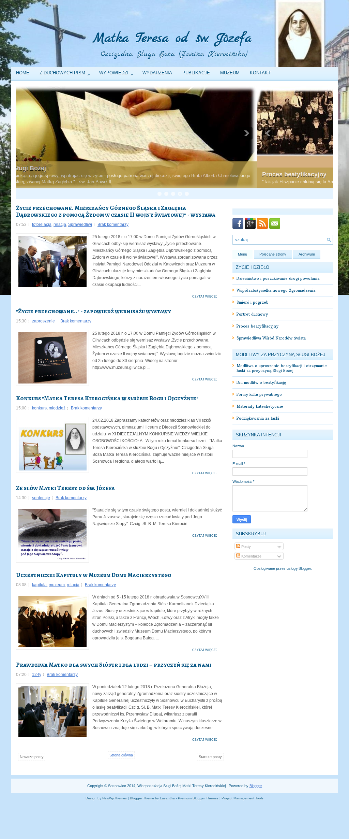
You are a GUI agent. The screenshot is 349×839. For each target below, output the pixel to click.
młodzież (57, 408)
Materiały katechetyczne (260, 406)
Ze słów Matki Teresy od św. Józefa (65, 487)
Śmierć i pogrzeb (253, 302)
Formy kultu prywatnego (259, 394)
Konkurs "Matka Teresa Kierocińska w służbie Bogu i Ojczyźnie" (107, 398)
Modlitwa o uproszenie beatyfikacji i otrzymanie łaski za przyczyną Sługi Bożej (282, 368)
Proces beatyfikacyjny (53, 174)
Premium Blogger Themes (198, 798)
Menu (242, 254)
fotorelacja (41, 224)
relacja (60, 224)
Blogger (305, 568)
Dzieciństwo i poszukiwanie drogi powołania (278, 278)
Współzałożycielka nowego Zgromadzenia (276, 290)
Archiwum (307, 254)
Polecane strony (272, 254)
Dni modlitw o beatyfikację (261, 382)
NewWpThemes (114, 798)
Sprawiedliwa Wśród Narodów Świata (271, 338)
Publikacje (196, 72)
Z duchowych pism (65, 73)
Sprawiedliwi (80, 224)
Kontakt (260, 72)
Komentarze (250, 556)
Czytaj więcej (204, 296)
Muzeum (230, 72)
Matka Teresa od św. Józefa (172, 38)
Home (22, 72)
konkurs (39, 408)
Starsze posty (210, 757)
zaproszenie (43, 321)
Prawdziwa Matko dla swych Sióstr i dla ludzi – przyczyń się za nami (113, 664)
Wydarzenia (157, 72)
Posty (245, 547)
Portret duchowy (252, 314)
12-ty (36, 674)
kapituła (39, 584)
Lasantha (167, 798)
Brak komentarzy (112, 224)
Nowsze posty (32, 757)
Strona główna (121, 755)
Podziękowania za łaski (258, 418)
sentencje (41, 497)
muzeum (57, 584)
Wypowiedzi (116, 73)
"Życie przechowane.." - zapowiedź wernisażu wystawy (93, 311)
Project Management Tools (242, 798)
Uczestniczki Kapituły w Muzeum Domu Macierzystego (93, 575)
